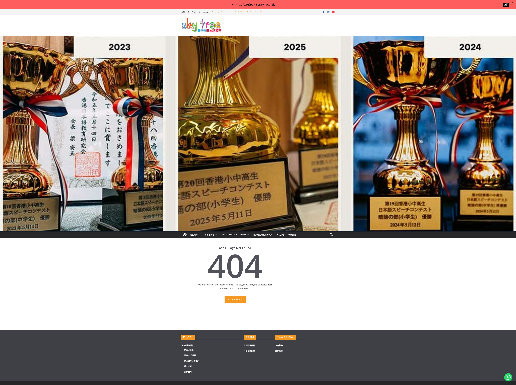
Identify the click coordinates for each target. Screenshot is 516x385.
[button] (199, 235)
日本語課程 (209, 234)
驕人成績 (188, 366)
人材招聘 (280, 234)
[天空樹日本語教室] (184, 234)
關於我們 (194, 234)
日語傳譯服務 (249, 351)
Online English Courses (233, 234)
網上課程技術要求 (191, 361)
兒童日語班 (189, 350)
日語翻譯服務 (249, 345)
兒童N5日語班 (190, 355)
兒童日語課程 (187, 345)
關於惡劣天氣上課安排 (262, 234)
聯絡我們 (292, 234)
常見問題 (188, 372)
